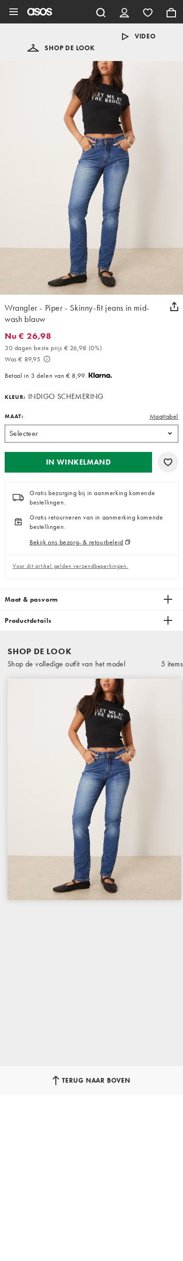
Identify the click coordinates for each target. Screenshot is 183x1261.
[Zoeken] (101, 11)
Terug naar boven (96, 1080)
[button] (61, 48)
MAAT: (14, 416)
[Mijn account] (124, 11)
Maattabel (164, 416)
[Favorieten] (148, 11)
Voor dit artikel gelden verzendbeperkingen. (70, 566)
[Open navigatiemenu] (13, 11)
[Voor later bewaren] (168, 462)
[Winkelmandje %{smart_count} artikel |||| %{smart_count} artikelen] (171, 11)
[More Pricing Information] (47, 359)
